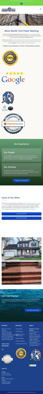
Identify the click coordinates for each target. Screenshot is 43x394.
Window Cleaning (20, 341)
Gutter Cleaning (19, 338)
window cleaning (16, 41)
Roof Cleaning (19, 331)
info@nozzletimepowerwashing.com (26, 1)
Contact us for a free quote (25, 159)
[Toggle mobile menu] (40, 9)
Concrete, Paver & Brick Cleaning (20, 335)
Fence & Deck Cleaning (21, 343)
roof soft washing (16, 40)
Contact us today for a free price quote (26, 43)
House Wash (19, 328)
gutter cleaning (34, 40)
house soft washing (25, 40)
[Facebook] (3, 349)
